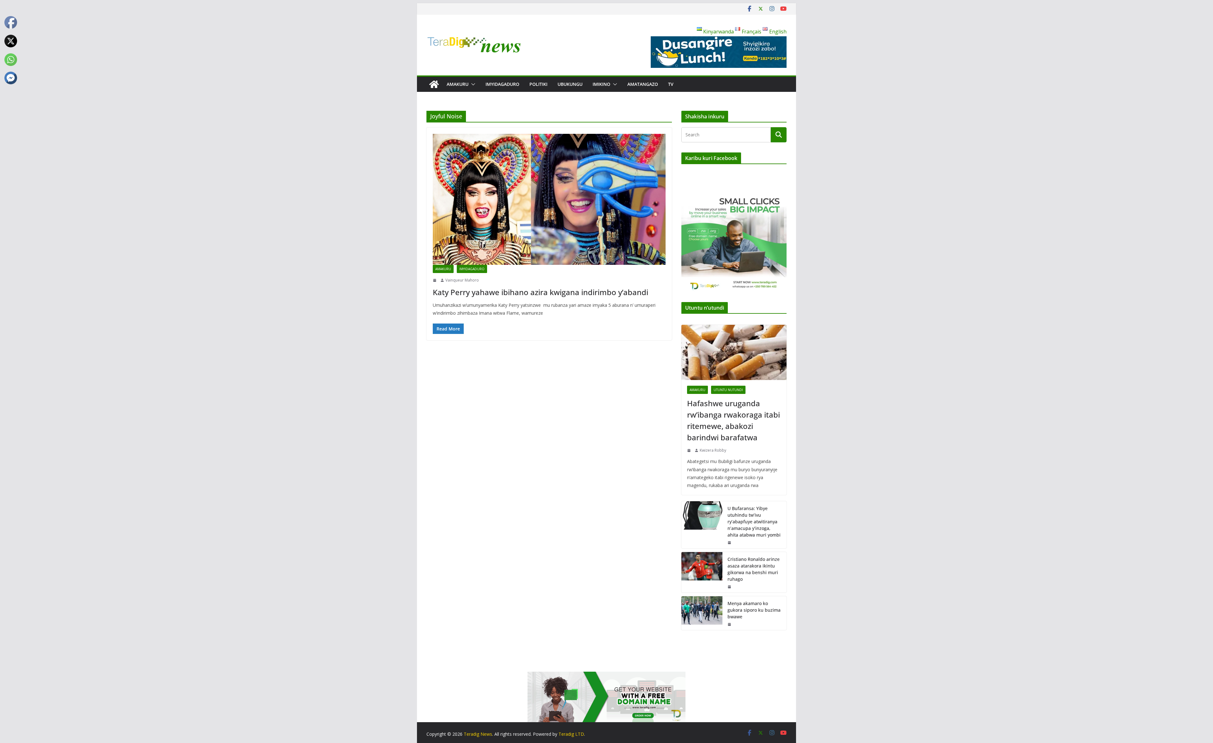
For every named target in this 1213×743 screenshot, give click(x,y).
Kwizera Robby (713, 450)
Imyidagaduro (502, 84)
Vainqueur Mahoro (462, 280)
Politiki (538, 84)
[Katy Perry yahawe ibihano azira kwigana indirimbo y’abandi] (549, 199)
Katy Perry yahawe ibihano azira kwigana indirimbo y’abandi (540, 292)
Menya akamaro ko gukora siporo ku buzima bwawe (754, 610)
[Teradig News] (434, 84)
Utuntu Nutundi (728, 390)
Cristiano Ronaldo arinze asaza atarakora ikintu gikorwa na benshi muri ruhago (753, 569)
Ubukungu (570, 84)
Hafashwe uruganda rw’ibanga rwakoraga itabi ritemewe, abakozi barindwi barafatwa (733, 420)
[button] (471, 84)
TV (670, 84)
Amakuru (457, 84)
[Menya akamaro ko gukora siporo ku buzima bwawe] (701, 613)
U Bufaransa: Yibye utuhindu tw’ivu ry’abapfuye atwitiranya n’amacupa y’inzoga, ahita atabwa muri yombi (754, 521)
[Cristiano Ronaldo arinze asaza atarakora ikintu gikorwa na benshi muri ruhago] (701, 572)
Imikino (601, 84)
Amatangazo (642, 84)
